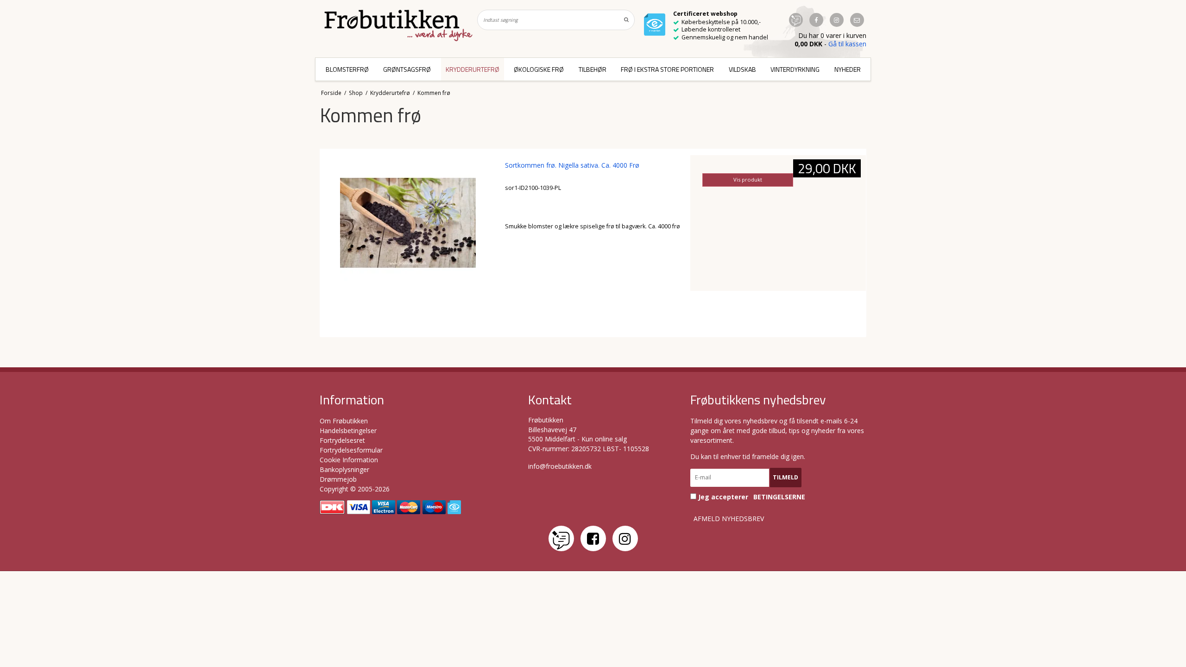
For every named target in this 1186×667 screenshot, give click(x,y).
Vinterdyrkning (795, 69)
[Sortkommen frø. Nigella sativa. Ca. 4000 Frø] (408, 243)
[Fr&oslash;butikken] (398, 25)
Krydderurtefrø (472, 69)
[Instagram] (625, 538)
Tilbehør (592, 69)
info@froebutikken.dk (560, 466)
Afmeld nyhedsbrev (729, 519)
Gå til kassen (847, 43)
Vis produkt (747, 179)
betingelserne (779, 497)
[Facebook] (593, 538)
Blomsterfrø (347, 69)
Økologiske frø (539, 69)
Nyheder (847, 69)
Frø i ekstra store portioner (667, 69)
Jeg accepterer (750, 496)
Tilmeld (785, 477)
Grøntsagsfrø (407, 69)
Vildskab (742, 69)
